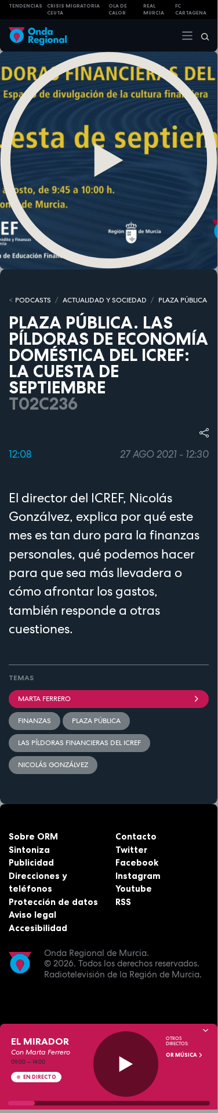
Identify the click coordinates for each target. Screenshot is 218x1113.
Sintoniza (29, 849)
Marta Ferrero (44, 698)
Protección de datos (53, 901)
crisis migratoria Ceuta (73, 9)
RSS (123, 901)
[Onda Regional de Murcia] (38, 35)
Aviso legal (32, 914)
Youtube (133, 888)
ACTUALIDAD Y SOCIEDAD (105, 300)
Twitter (131, 849)
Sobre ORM (33, 836)
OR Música (182, 1055)
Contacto (136, 836)
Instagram (138, 875)
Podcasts (33, 300)
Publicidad (31, 862)
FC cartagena (190, 9)
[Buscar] (201, 35)
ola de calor (117, 9)
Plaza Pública (96, 720)
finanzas (34, 720)
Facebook (136, 862)
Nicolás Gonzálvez (53, 764)
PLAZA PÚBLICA (182, 300)
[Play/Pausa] (126, 1064)
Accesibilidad (38, 927)
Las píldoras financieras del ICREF (79, 742)
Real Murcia (153, 9)
